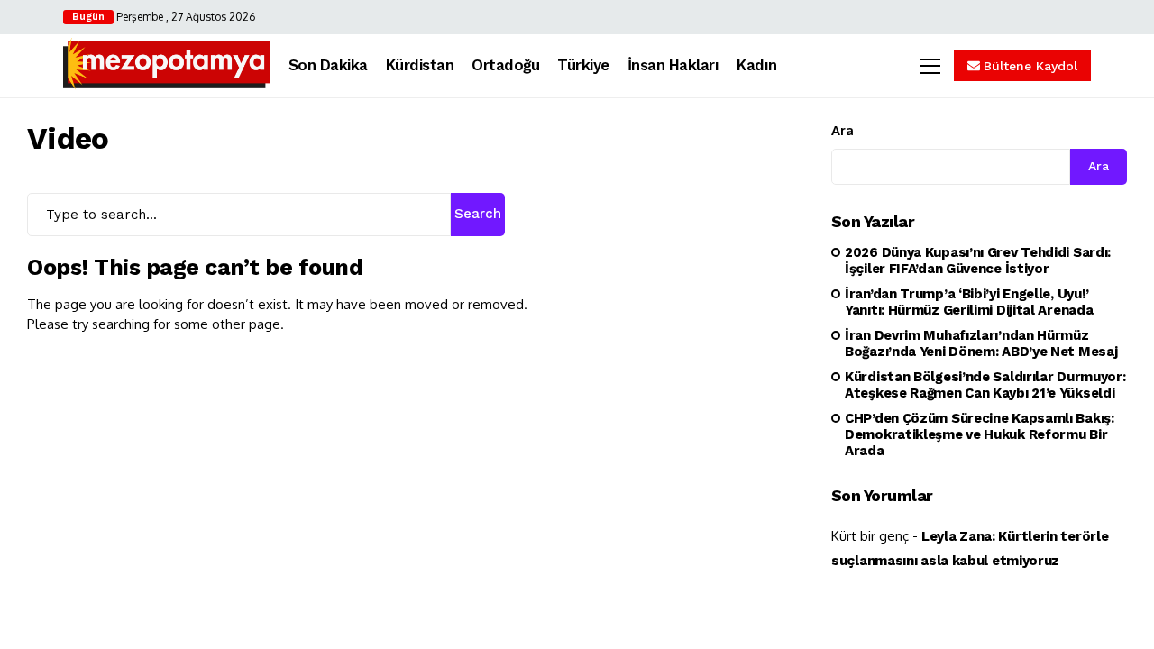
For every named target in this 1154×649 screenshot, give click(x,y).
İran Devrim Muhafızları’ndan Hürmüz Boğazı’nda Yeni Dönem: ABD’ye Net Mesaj (981, 343)
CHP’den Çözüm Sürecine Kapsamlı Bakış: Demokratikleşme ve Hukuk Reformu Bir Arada (979, 434)
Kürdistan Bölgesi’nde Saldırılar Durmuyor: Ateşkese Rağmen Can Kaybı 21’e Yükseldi (985, 385)
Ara (842, 130)
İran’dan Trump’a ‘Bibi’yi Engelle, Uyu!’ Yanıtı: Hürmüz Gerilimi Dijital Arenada (969, 302)
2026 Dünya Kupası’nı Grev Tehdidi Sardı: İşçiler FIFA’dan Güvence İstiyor (978, 260)
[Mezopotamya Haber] (166, 65)
